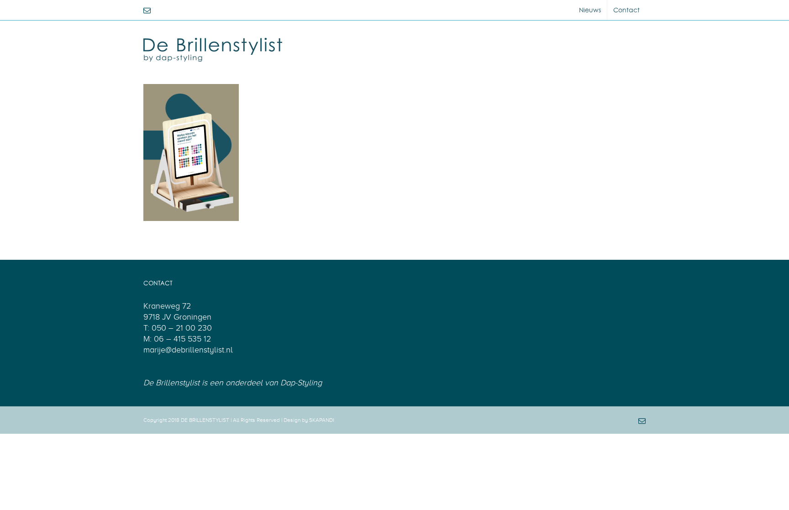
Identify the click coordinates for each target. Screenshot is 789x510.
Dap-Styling (301, 382)
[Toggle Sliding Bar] (635, 40)
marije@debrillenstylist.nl (188, 349)
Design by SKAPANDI (309, 420)
